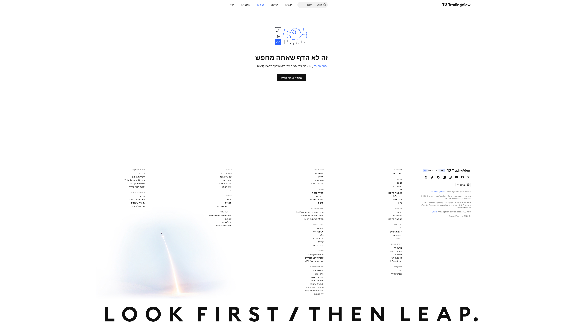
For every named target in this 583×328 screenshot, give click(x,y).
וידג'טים (141, 173)
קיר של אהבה (226, 176)
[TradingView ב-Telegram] (438, 177)
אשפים (228, 219)
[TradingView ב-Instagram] (450, 177)
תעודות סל (397, 186)
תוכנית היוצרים (225, 183)
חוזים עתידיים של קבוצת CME (310, 212)
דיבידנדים (397, 235)
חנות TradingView (315, 254)
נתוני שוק (319, 180)
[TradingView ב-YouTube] (456, 177)
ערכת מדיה (318, 245)
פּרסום (142, 196)
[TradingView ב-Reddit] (426, 177)
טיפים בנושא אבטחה (314, 287)
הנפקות (398, 238)
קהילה (274, 4)
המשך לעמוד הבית (291, 77)
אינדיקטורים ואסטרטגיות (220, 215)
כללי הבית (227, 186)
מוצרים (289, 4)
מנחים (229, 190)
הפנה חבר (227, 180)
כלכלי (399, 228)
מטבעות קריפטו (395, 192)
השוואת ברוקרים (316, 199)
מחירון (321, 176)
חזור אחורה (320, 66)
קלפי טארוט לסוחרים (314, 257)
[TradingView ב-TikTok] (432, 177)
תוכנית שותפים (138, 203)
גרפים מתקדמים (137, 183)
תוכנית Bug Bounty (314, 290)
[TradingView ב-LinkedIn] (444, 177)
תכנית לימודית (138, 206)
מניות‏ (399, 182)
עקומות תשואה (395, 251)
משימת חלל (318, 231)
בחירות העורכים (224, 206)
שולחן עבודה (396, 274)
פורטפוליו (398, 247)
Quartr (434, 212)
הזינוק (321, 203)
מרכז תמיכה (318, 238)
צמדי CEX (397, 196)
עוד (232, 4)
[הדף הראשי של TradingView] (456, 5)
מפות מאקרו (396, 257)
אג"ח (400, 189)
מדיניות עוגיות (317, 280)
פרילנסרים (227, 222)
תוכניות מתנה (317, 183)
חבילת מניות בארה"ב (314, 219)
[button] (282, 5)
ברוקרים (245, 4)
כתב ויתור (319, 274)
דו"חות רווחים (396, 231)
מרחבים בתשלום (224, 225)
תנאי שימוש (318, 270)
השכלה (228, 203)
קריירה (321, 241)
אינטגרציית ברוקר (137, 199)
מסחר (229, 199)
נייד (400, 270)
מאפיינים (319, 173)
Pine (400, 203)
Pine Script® (396, 261)
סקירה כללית (318, 192)
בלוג (322, 235)
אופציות (398, 254)
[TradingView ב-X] (468, 177)
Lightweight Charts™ (134, 180)
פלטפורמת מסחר (137, 186)
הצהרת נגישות (317, 284)
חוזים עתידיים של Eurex (312, 215)
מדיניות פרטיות (317, 277)
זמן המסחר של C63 (314, 261)
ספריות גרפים (138, 176)
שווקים (260, 4)
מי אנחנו (320, 228)
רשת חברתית (226, 173)
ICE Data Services (438, 192)
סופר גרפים (397, 173)
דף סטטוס (319, 294)
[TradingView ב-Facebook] (462, 177)
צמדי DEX (397, 199)
